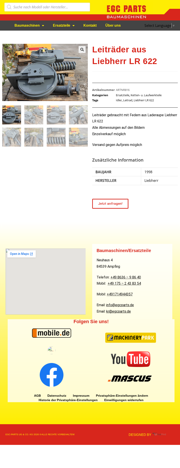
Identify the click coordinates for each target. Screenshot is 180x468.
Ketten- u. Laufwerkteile (146, 95)
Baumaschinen (27, 25)
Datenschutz (56, 395)
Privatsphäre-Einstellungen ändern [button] (122, 395)
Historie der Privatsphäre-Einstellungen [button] (68, 400)
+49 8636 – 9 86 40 (125, 277)
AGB (37, 395)
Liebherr (151, 180)
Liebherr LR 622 (144, 100)
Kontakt (90, 25)
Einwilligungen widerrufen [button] (124, 400)
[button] (82, 49)
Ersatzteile (61, 25)
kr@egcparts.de (118, 311)
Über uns (113, 25)
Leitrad (127, 100)
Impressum (81, 395)
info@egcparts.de (120, 305)
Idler (119, 100)
